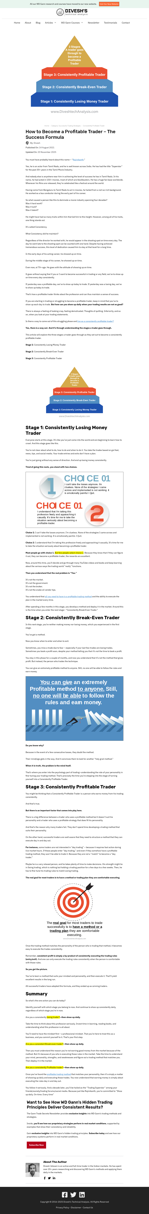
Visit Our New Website (109, 4)
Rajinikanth (78, 159)
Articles (49, 22)
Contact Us (88, 1207)
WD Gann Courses (70, 22)
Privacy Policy (62, 1207)
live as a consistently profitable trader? (95, 321)
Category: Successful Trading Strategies (66, 126)
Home (17, 22)
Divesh (37, 143)
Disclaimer (76, 1207)
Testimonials (110, 22)
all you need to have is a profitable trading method (68, 596)
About (28, 22)
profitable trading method (59, 1074)
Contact (126, 22)
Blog (38, 22)
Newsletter (93, 22)
